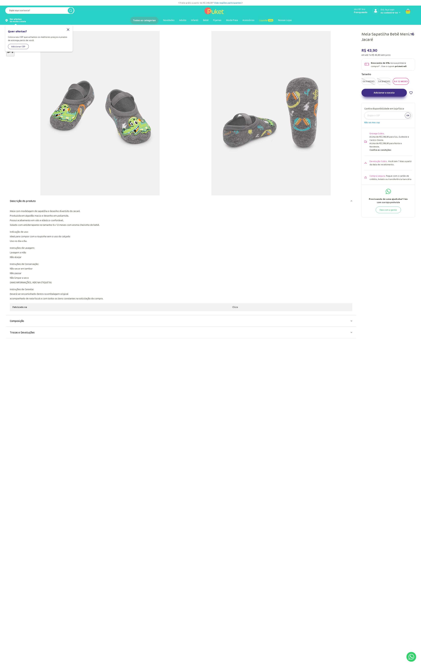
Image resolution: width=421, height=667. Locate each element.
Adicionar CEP (18, 46)
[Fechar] (68, 30)
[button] (368, 97)
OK (407, 131)
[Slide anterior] (179, 2)
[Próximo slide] (242, 2)
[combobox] (39, 11)
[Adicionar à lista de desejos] (411, 109)
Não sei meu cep (372, 138)
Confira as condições (380, 165)
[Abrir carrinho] (408, 11)
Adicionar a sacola (384, 108)
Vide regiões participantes (227, 2)
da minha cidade (18, 20)
